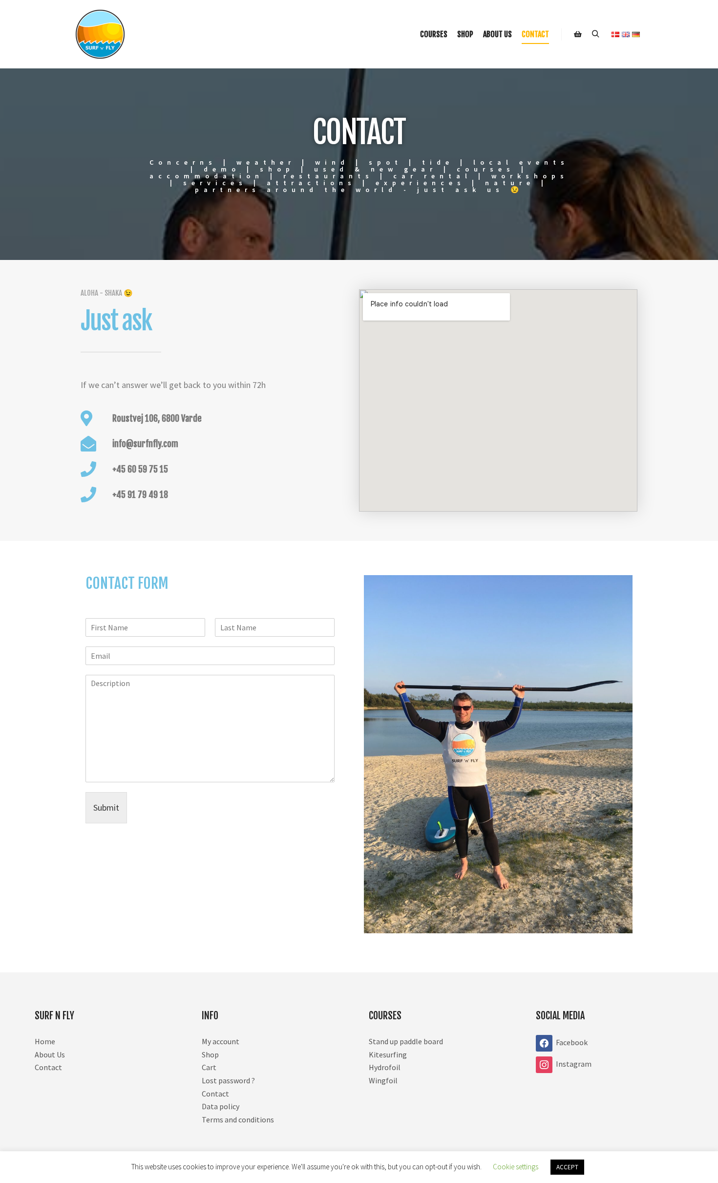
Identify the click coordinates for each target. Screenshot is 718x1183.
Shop (210, 1054)
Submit (106, 807)
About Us (50, 1054)
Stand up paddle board (406, 1041)
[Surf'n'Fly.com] (100, 34)
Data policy (220, 1106)
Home (45, 1041)
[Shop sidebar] (578, 34)
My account (220, 1041)
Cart (209, 1067)
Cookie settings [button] (515, 1166)
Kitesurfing (388, 1054)
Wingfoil (383, 1080)
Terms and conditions (238, 1119)
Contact (48, 1067)
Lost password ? (228, 1080)
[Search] (595, 34)
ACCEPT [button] (567, 1167)
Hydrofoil (385, 1067)
